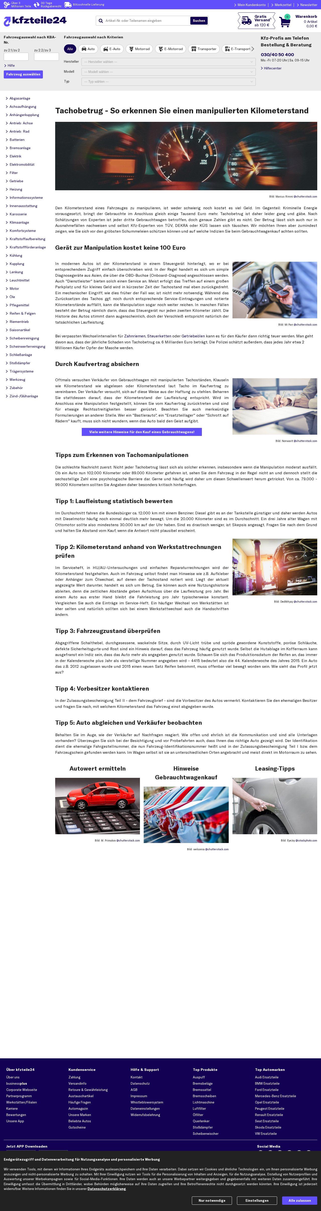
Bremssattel (202, 1090)
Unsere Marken (79, 1115)
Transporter (206, 49)
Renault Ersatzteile (269, 1115)
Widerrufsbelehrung (145, 1115)
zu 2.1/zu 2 (12, 50)
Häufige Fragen (79, 1102)
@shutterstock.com (305, 196)
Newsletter (308, 5)
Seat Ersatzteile (267, 1121)
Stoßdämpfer (203, 1127)
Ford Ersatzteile (267, 1090)
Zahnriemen (134, 335)
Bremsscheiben (204, 1096)
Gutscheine (77, 1127)
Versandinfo (77, 1083)
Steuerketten (159, 335)
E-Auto (114, 49)
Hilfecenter (273, 68)
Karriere (12, 1108)
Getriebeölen (193, 335)
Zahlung (74, 1077)
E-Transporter (242, 49)
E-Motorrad (173, 49)
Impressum (139, 1096)
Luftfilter (199, 1108)
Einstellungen (257, 1200)
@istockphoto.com (306, 840)
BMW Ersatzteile (267, 1083)
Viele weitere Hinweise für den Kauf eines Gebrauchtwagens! (141, 432)
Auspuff (199, 1077)
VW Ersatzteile (266, 1134)
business (16, 1083)
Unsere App (15, 1121)
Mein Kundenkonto (252, 5)
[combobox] (145, 21)
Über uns (13, 1077)
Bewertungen (16, 1115)
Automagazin (78, 1108)
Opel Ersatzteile (267, 1102)
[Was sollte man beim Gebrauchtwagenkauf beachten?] (186, 841)
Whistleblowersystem (147, 1102)
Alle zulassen (300, 1200)
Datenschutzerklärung (107, 1189)
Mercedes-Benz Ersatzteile (275, 1096)
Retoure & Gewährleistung (88, 1090)
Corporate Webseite (21, 1090)
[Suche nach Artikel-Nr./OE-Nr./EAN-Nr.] (199, 21)
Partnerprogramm (19, 1096)
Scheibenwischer (205, 1134)
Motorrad (142, 49)
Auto (91, 49)
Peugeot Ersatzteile (269, 1108)
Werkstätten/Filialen (21, 1102)
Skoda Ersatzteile (268, 1127)
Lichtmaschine (203, 1102)
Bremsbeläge (203, 1083)
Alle (70, 49)
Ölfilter (198, 1115)
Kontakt (136, 1077)
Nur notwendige (212, 1200)
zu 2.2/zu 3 (42, 50)
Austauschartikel (81, 1096)
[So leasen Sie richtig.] (274, 832)
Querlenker (201, 1121)
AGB (134, 1090)
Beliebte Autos (79, 1121)
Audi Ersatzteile (267, 1077)
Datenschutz (140, 1083)
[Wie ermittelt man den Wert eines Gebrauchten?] (97, 832)
